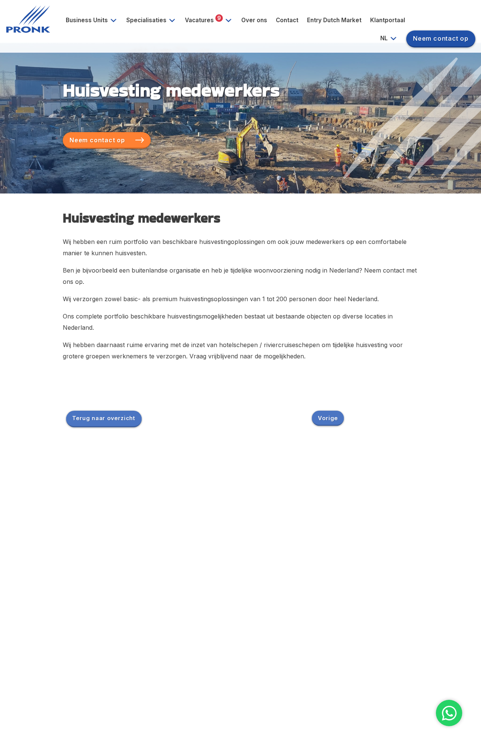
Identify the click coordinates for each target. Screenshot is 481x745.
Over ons (254, 20)
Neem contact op (441, 38)
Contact (287, 20)
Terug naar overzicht (103, 417)
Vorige (327, 417)
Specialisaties (147, 20)
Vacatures (203, 19)
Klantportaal (387, 20)
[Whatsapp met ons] (449, 713)
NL (384, 38)
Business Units (87, 20)
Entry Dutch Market (334, 20)
